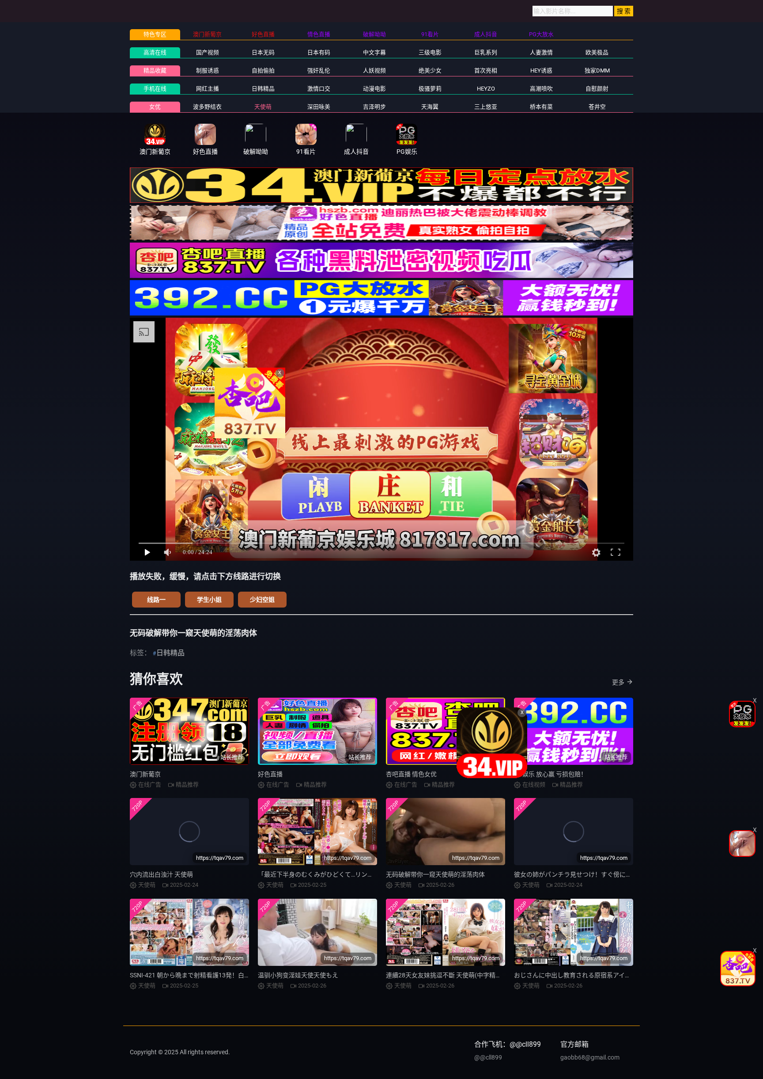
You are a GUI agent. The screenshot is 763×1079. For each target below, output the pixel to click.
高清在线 (155, 52)
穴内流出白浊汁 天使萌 (161, 874)
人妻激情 (541, 52)
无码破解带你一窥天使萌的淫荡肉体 (435, 874)
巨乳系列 (485, 52)
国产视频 (207, 52)
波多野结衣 (207, 106)
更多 (618, 682)
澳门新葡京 (145, 774)
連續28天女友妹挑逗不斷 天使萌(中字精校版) (448, 975)
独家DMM (597, 70)
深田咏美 (318, 106)
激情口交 (318, 88)
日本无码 (263, 52)
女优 (155, 106)
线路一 (156, 599)
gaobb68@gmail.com (589, 1057)
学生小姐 (209, 599)
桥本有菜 (541, 106)
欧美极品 (596, 52)
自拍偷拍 (263, 70)
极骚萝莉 (430, 88)
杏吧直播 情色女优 (411, 774)
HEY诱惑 (541, 70)
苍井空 (597, 106)
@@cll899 (488, 1057)
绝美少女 (430, 70)
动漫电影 (374, 88)
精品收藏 (155, 70)
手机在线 (155, 88)
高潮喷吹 (541, 88)
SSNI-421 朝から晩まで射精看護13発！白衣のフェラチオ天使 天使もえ (228, 975)
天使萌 (263, 106)
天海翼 (429, 106)
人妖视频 (374, 70)
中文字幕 (374, 52)
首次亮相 (485, 70)
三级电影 (430, 52)
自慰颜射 (596, 88)
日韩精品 (263, 88)
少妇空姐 (262, 599)
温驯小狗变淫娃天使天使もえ (298, 975)
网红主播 (207, 88)
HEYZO (486, 88)
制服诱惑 (207, 70)
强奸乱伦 (318, 70)
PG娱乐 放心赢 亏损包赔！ (550, 774)
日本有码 (318, 52)
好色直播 (270, 774)
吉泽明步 (374, 106)
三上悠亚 (485, 106)
